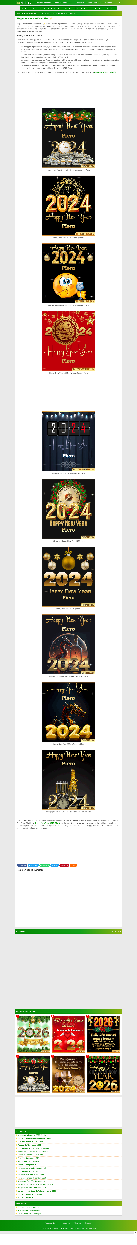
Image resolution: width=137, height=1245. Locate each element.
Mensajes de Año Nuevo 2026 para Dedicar (35, 1184)
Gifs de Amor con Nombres (29, 1210)
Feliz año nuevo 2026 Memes (29, 1171)
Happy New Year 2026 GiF (28, 1161)
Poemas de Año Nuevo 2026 (29, 1145)
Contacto (66, 1223)
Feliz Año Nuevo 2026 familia (100, 3)
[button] (22, 8)
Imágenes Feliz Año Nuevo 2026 (31, 1174)
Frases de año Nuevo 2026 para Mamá (33, 1151)
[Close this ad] (135, 1232)
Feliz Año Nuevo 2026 (27, 1197)
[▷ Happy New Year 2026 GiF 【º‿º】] (103, 1074)
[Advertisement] (68, 91)
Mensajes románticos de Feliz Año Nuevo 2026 (37, 1191)
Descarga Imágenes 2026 (28, 1165)
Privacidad (77, 1223)
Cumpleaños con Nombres (28, 1207)
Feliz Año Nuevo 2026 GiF (28, 1158)
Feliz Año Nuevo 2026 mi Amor (30, 1142)
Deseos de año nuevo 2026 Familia (32, 1135)
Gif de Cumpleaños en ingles (29, 1214)
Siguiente (115, 931)
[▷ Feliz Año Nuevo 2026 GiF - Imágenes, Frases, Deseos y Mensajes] (23, 2)
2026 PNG (81, 3)
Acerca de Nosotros (52, 1223)
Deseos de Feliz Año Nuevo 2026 (31, 1181)
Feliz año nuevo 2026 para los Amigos (33, 1148)
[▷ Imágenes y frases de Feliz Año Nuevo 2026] (103, 1034)
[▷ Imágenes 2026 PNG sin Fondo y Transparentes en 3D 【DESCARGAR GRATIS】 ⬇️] (33, 1034)
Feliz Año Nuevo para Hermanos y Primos (34, 1138)
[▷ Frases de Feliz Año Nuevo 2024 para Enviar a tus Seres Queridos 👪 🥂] (68, 1074)
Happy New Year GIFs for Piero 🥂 (34, 18)
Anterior (21, 931)
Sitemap (88, 1223)
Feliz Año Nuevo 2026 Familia (30, 1194)
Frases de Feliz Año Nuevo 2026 (31, 1155)
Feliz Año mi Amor (43, 3)
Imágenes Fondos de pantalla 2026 (32, 1178)
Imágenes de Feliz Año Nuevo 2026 (32, 1188)
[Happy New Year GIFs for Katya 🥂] (33, 1074)
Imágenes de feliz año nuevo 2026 (32, 1168)
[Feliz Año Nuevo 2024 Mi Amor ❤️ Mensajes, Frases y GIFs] (68, 1034)
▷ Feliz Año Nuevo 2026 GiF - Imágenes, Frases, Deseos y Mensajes (71, 1228)
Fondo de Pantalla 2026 (63, 3)
